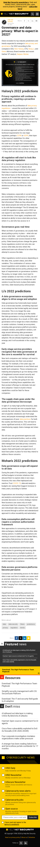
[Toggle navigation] (37, 14)
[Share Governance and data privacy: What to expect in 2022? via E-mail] (36, 21)
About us (24, 837)
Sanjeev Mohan (23, 54)
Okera (4, 51)
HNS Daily (10, 768)
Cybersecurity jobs (14, 799)
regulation (14, 628)
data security (13, 624)
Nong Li (31, 49)
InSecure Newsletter (15, 782)
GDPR (26, 136)
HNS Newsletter (13, 775)
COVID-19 (17, 483)
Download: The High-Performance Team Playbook (18, 671)
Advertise (32, 837)
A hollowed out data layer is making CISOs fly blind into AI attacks (17, 714)
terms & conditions (11, 824)
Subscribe (33, 817)
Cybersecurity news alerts (18, 791)
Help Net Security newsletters (16, 2)
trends (22, 628)
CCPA (19, 136)
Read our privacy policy (12, 837)
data (4, 624)
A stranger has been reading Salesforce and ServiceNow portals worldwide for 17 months (20, 746)
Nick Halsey (19, 49)
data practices (25, 419)
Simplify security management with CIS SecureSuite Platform (19, 692)
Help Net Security (10, 20)
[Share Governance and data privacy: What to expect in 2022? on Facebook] (24, 21)
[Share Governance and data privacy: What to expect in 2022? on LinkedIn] (32, 21)
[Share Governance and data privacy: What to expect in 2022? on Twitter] (28, 21)
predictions (31, 624)
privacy (5, 628)
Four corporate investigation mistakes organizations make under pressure (18, 737)
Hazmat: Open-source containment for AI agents (18, 656)
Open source (11, 808)
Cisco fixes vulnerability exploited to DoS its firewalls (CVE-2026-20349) (19, 729)
